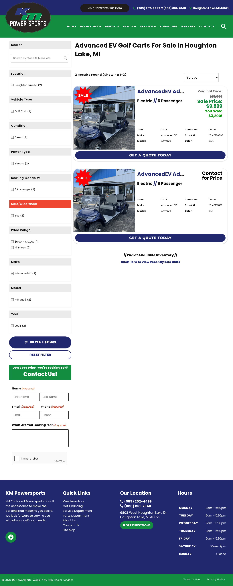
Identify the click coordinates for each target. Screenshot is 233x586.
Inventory (89, 26)
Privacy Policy (216, 579)
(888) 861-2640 (174, 8)
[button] (104, 8)
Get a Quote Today (150, 155)
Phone (52, 407)
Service (146, 26)
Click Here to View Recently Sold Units (150, 262)
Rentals (112, 26)
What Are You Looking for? (39, 425)
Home (71, 26)
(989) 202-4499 (148, 8)
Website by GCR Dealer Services (53, 580)
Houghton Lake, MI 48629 (210, 8)
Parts (128, 26)
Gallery (188, 26)
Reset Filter (40, 354)
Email (23, 407)
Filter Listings (42, 342)
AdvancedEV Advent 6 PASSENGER (182, 91)
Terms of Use (191, 579)
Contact (207, 26)
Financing (169, 26)
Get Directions (138, 525)
